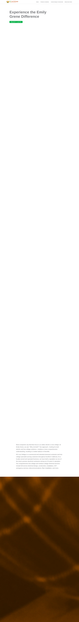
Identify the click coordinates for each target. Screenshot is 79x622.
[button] (37, 2)
